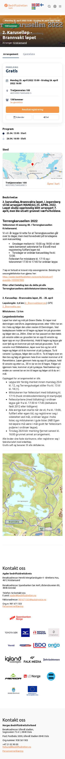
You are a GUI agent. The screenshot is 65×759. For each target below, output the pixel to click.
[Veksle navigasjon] (60, 6)
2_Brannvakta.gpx (12, 306)
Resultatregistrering (32, 109)
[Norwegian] (34, 4)
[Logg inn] (55, 6)
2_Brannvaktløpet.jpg (35, 302)
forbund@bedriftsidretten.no (17, 747)
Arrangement (10, 54)
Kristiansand (20, 42)
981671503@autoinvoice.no (32, 599)
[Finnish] (42, 4)
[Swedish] (34, 7)
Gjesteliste (29, 54)
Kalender (20, 117)
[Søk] (49, 6)
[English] (38, 4)
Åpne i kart (53, 183)
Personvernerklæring (13, 606)
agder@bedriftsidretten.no (23, 595)
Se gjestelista (16, 102)
